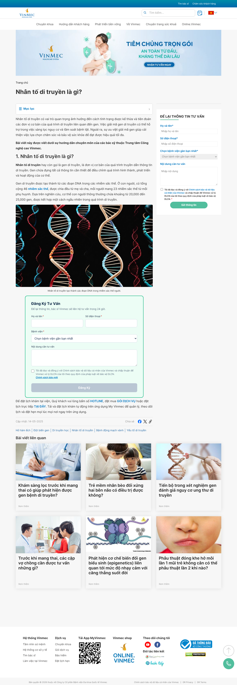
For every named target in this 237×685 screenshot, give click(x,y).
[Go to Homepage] (26, 13)
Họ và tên (37, 316)
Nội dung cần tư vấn (42, 346)
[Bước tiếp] (155, 663)
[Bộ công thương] (195, 644)
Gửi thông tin (188, 205)
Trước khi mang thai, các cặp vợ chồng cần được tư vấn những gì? (46, 563)
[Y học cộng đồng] (155, 657)
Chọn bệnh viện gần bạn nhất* (179, 151)
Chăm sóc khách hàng (204, 3)
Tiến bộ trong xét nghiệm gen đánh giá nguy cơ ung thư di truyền (187, 490)
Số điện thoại (93, 316)
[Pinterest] (150, 421)
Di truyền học (60, 430)
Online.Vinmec (191, 24)
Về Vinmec (133, 24)
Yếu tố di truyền (136, 430)
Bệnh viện (37, 331)
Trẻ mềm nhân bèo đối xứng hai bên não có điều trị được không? (116, 490)
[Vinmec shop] (124, 653)
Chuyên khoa (45, 24)
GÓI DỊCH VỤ (126, 401)
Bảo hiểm (60, 655)
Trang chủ (22, 82)
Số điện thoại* (169, 138)
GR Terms (201, 682)
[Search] (144, 13)
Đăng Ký (84, 388)
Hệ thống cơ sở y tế (35, 649)
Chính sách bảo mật (47, 377)
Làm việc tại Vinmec (35, 661)
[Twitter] (145, 421)
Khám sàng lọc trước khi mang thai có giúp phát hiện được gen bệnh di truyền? (48, 490)
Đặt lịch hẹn (62, 661)
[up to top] (228, 650)
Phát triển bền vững (108, 24)
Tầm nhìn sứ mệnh (34, 644)
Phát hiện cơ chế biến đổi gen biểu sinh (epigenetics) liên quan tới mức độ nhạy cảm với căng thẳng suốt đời (118, 565)
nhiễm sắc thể (38, 189)
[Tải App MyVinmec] (89, 653)
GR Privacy (188, 682)
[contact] (228, 663)
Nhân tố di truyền (82, 430)
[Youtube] (148, 645)
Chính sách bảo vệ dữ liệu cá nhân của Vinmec (156, 682)
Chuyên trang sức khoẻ (161, 24)
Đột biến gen (41, 430)
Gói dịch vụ (62, 649)
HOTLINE (96, 401)
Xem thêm (23, 506)
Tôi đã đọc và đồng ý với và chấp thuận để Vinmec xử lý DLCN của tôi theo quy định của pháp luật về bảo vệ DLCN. (190, 194)
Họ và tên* (166, 125)
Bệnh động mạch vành (109, 430)
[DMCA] (195, 654)
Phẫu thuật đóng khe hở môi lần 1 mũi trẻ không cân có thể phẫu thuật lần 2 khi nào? (188, 563)
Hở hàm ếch (23, 430)
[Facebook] (139, 421)
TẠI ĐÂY (40, 406)
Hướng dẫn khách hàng (74, 24)
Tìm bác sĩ (183, 3)
